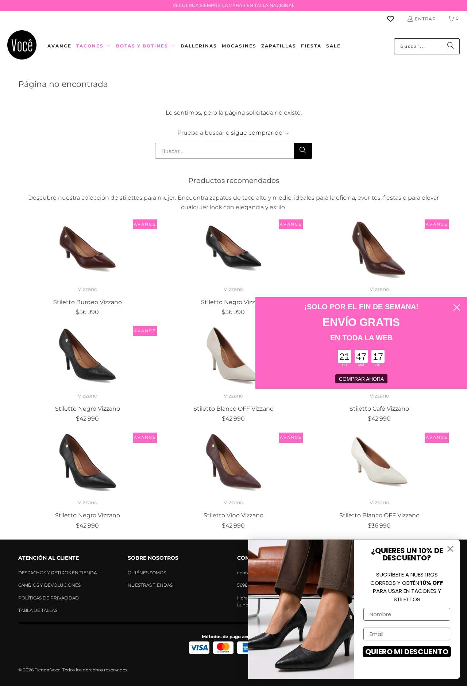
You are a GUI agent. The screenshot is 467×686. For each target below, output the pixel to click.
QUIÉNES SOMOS (147, 572)
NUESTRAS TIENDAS (150, 585)
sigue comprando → (260, 132)
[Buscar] (450, 46)
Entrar (425, 19)
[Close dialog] (456, 307)
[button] (93, 46)
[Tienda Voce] (21, 46)
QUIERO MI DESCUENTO (406, 652)
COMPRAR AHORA (361, 379)
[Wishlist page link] (395, 19)
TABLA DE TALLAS (37, 610)
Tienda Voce (48, 669)
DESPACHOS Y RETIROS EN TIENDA (57, 572)
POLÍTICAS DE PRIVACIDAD (48, 598)
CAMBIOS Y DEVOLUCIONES (49, 585)
